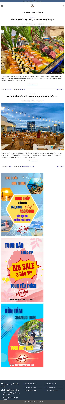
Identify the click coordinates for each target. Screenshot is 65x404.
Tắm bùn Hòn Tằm (52, 384)
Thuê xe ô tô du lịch (52, 390)
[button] (2, 6)
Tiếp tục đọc (32, 84)
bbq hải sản (22, 89)
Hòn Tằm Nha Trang (30, 384)
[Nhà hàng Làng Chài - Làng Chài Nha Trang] (32, 6)
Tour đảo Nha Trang (38, 24)
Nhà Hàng (32, 17)
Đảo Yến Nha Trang (30, 390)
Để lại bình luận (60, 89)
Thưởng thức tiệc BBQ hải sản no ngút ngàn (32, 19)
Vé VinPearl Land (52, 387)
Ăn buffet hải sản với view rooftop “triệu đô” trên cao (32, 96)
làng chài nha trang (29, 166)
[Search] (63, 5)
